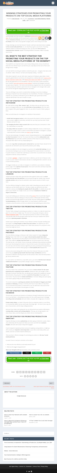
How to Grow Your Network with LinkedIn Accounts (15, 415)
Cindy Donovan (15, 18)
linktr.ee (29, 132)
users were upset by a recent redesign (23, 83)
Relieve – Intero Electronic (11, 450)
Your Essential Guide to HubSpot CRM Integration (17, 455)
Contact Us (22, 466)
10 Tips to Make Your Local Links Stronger (41, 420)
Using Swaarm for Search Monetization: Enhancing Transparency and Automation (25, 446)
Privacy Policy (44, 466)
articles (34, 196)
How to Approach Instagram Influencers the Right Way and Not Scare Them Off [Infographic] (15, 422)
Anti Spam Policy (13, 466)
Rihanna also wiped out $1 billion (33, 79)
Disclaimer (29, 466)
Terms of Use (36, 466)
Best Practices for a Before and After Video (15, 459)
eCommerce (31, 18)
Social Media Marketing (40, 18)
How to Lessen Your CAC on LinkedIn (39, 414)
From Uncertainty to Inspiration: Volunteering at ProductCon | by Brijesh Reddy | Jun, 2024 (28, 442)
